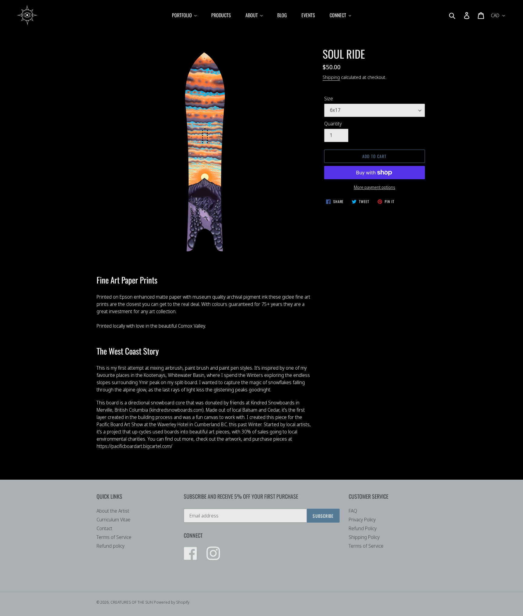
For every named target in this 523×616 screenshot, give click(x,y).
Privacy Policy (362, 519)
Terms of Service (114, 537)
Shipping (331, 77)
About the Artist (113, 510)
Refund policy (110, 546)
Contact (104, 528)
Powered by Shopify (171, 602)
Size (328, 98)
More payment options (374, 187)
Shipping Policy (364, 537)
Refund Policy (363, 528)
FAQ (353, 510)
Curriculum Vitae (113, 519)
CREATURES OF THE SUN (132, 602)
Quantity (333, 123)
